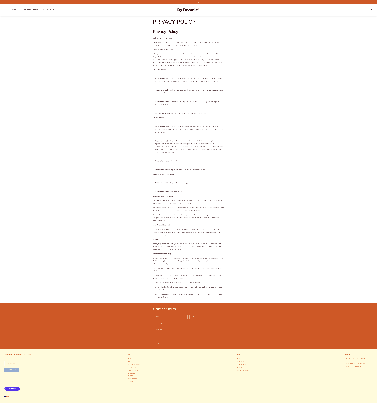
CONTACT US (132, 382)
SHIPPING (131, 376)
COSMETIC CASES (243, 370)
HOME (130, 358)
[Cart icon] (371, 10)
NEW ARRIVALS (242, 361)
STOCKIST (131, 373)
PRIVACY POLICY (133, 370)
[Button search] (367, 10)
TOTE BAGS (241, 367)
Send (158, 343)
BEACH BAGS (241, 364)
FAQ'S (130, 361)
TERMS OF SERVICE (134, 364)
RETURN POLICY (133, 367)
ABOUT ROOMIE (133, 379)
